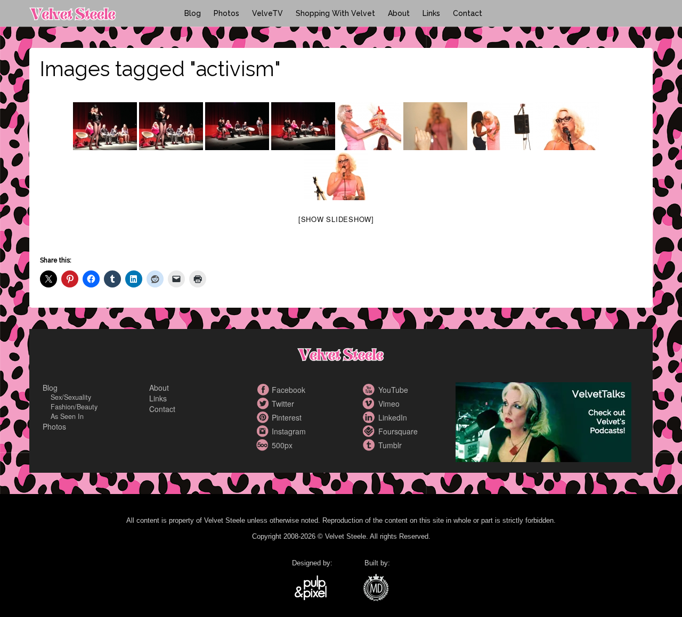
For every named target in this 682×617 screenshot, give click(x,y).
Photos (226, 13)
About (399, 13)
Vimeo (370, 403)
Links (431, 13)
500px (264, 445)
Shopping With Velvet (335, 13)
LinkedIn (370, 417)
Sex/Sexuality (71, 397)
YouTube (370, 389)
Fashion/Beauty (74, 407)
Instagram (264, 431)
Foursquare (370, 431)
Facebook (264, 389)
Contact (467, 13)
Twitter (264, 403)
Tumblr (370, 445)
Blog (192, 13)
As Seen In (67, 416)
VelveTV (267, 13)
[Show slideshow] (336, 219)
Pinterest (264, 417)
